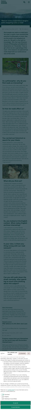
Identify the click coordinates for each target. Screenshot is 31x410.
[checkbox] (5, 394)
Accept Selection (15, 407)
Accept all (15, 403)
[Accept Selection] (29, 353)
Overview (23, 353)
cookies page (11, 389)
